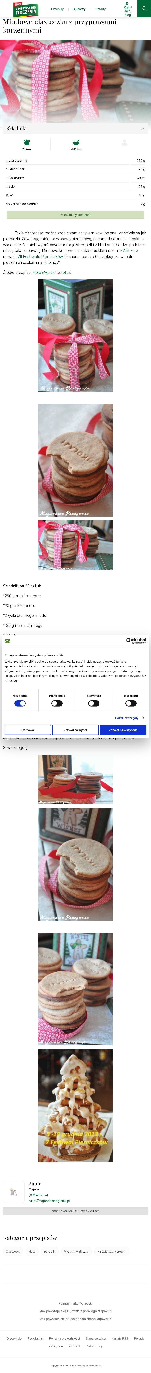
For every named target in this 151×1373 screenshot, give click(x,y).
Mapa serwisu (96, 1338)
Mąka (32, 1251)
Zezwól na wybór (75, 729)
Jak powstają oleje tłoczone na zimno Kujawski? (75, 1319)
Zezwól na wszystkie (123, 729)
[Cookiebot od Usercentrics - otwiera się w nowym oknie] (129, 641)
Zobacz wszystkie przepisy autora (75, 1211)
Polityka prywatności (64, 1338)
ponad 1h (49, 1251)
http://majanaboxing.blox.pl (49, 1201)
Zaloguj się (94, 1346)
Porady (139, 1338)
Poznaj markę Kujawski (75, 1303)
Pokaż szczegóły (127, 718)
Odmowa (27, 729)
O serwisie (14, 1338)
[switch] (57, 703)
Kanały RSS (120, 1338)
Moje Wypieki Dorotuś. (52, 272)
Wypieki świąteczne (76, 1251)
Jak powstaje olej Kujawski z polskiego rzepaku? (75, 1311)
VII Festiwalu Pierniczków (40, 256)
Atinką (129, 250)
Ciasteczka (13, 1251)
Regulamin (35, 1338)
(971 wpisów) (38, 1195)
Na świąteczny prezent (112, 1251)
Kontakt (74, 1346)
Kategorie (56, 1346)
